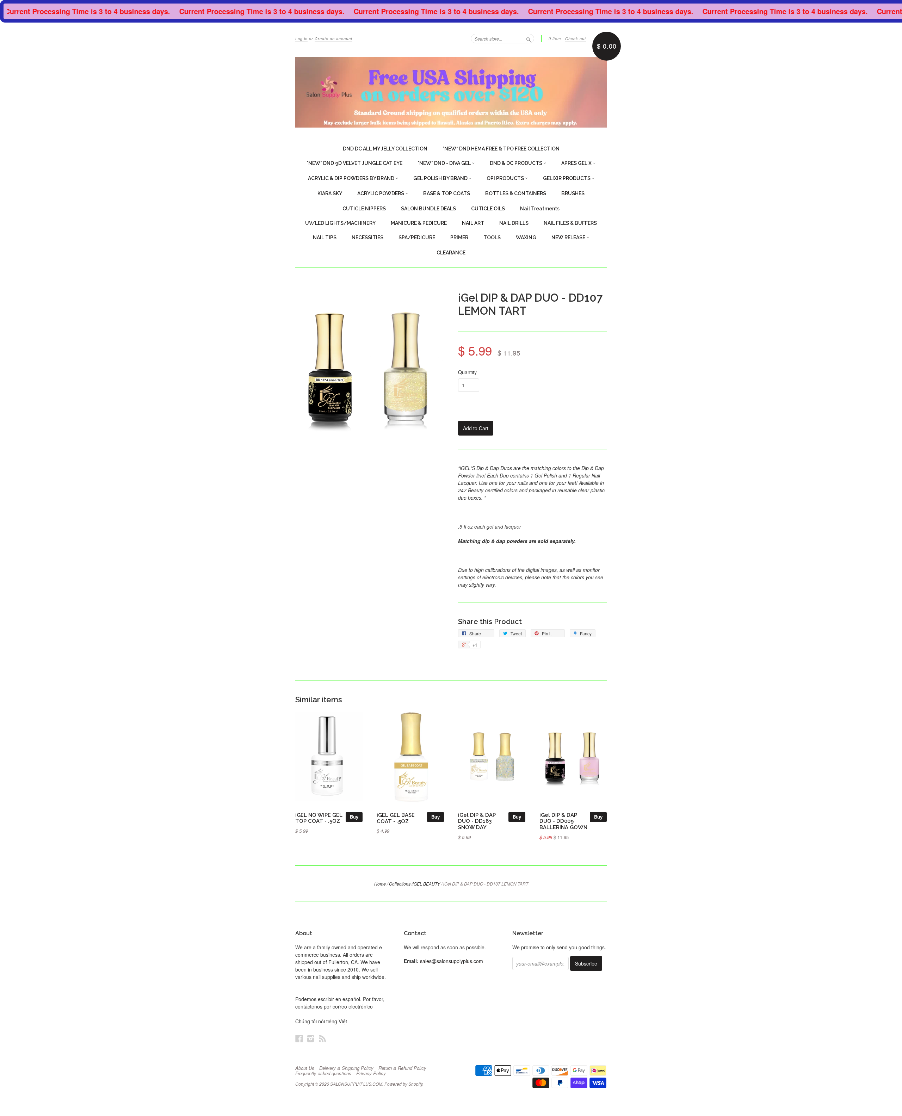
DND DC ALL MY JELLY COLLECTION (385, 149)
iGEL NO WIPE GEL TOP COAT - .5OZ (318, 818)
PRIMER (459, 237)
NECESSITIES (367, 237)
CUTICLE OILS (488, 208)
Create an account (333, 38)
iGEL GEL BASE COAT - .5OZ (396, 818)
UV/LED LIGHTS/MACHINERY (340, 223)
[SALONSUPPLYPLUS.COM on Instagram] (311, 1038)
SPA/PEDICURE (417, 237)
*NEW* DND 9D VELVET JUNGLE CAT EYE (354, 163)
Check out (575, 38)
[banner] (451, 92)
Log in (301, 38)
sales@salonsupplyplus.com (451, 960)
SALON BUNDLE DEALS (428, 208)
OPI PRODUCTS (506, 178)
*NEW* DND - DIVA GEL (445, 163)
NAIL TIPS (324, 237)
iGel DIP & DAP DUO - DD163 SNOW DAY (477, 821)
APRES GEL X (577, 163)
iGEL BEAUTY (426, 884)
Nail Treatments (540, 208)
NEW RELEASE (568, 237)
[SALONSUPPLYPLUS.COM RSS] (322, 1038)
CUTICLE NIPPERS (364, 208)
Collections (399, 884)
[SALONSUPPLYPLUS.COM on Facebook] (299, 1038)
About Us (304, 1068)
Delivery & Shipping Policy (346, 1068)
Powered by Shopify (403, 1084)
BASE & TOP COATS (446, 193)
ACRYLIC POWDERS (381, 193)
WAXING (526, 237)
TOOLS (492, 237)
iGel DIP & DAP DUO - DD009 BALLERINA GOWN (563, 821)
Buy (354, 816)
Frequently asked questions (323, 1073)
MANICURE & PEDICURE (419, 223)
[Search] (528, 38)
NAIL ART (473, 223)
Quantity (467, 372)
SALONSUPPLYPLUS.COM (356, 1084)
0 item (555, 38)
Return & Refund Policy (402, 1068)
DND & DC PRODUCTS (516, 163)
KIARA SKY (329, 193)
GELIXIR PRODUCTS (567, 178)
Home (380, 884)
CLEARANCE (451, 252)
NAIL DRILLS (514, 223)
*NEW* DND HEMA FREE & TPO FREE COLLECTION (501, 149)
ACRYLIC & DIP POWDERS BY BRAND (351, 178)
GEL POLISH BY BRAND (441, 178)
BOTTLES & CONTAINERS (515, 193)
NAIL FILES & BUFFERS (570, 223)
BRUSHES (573, 193)
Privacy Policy (371, 1073)
